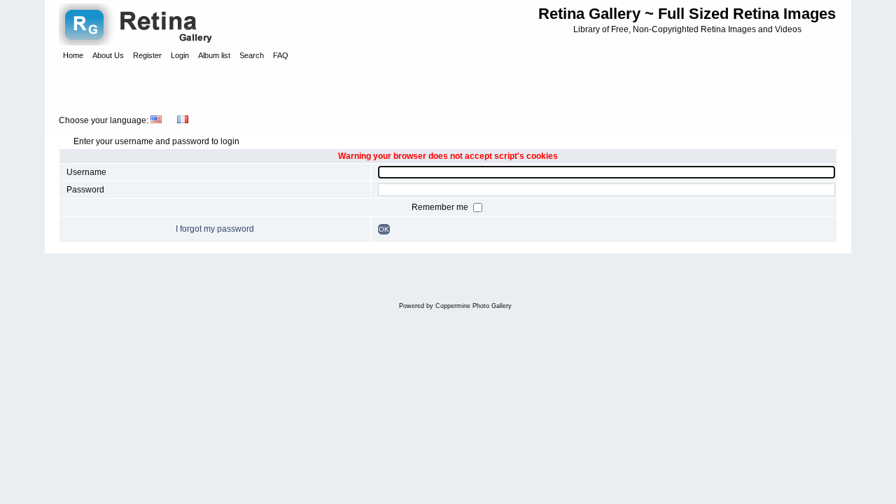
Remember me (441, 207)
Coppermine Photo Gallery (473, 305)
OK (384, 229)
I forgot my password (215, 229)
